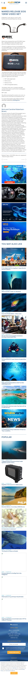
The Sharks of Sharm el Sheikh (10, 551)
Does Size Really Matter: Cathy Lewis (11, 313)
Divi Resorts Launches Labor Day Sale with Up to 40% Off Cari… (14, 406)
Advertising (14, 632)
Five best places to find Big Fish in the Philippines (11, 573)
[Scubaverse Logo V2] (14, 2)
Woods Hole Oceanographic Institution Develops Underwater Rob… (12, 336)
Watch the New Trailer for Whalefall (11, 291)
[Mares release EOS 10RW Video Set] (14, 21)
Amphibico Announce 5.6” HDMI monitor (12, 484)
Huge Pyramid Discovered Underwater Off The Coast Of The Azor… (14, 619)
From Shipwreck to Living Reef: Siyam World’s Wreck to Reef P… (14, 268)
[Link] (4, 3)
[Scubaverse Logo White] (14, 624)
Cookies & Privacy (14, 635)
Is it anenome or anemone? (9, 529)
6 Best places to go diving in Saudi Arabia (12, 596)
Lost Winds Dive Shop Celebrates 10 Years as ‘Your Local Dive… (14, 430)
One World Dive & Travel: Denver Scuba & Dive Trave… (14, 360)
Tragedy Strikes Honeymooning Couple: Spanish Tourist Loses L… (12, 462)
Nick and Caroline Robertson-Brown (12, 19)
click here (14, 668)
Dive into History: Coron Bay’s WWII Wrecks (13, 507)
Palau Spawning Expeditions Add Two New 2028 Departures (13, 383)
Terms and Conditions (14, 634)
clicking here (16, 100)
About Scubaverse (14, 630)
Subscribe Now (14, 652)
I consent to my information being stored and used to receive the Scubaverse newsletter (15, 648)
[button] (1, 2)
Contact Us (14, 637)
